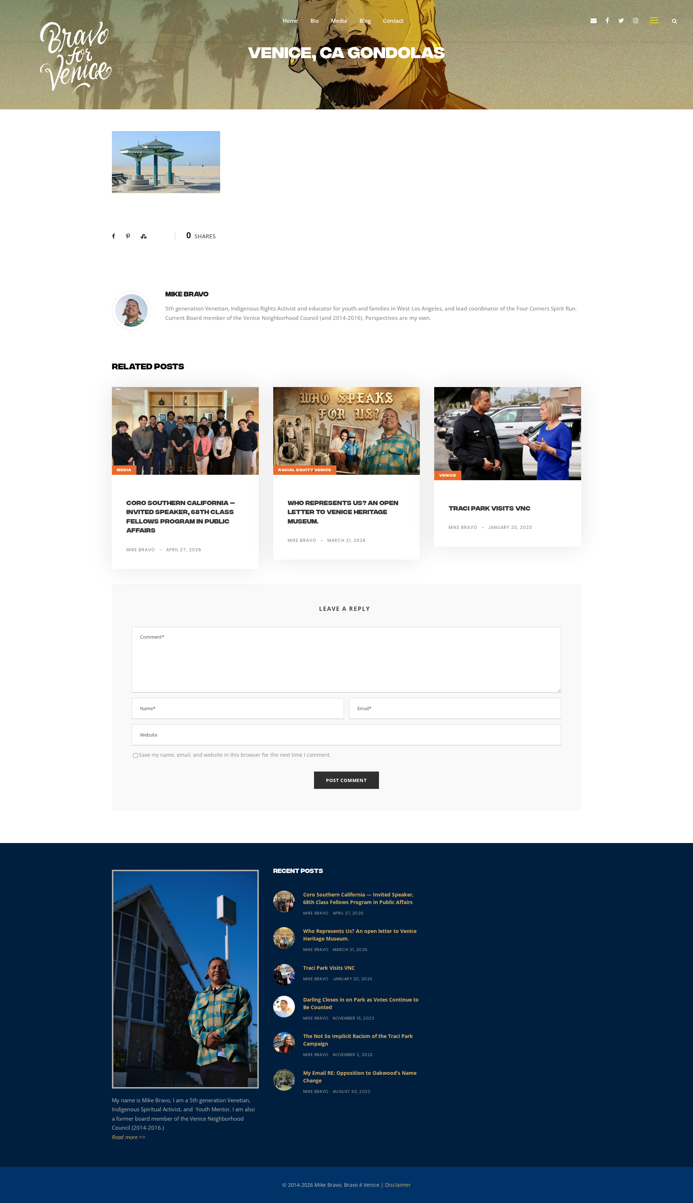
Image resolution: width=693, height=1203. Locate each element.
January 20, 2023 (510, 527)
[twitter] (621, 20)
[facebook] (607, 20)
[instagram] (635, 20)
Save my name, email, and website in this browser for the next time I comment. (235, 754)
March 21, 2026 (346, 540)
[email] (593, 20)
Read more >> (128, 1137)
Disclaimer (398, 1184)
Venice (322, 470)
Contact (393, 20)
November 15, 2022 (354, 1018)
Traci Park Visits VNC (490, 509)
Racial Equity (295, 470)
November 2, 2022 (353, 1054)
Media (339, 20)
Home (290, 20)
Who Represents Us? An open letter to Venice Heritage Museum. (343, 512)
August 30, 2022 (352, 1091)
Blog (365, 20)
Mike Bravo (187, 294)
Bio (314, 20)
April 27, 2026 (183, 550)
